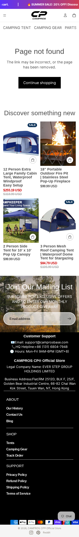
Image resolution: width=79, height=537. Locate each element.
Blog (9, 421)
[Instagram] (31, 532)
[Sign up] (69, 318)
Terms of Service (18, 493)
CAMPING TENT (17, 28)
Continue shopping (39, 83)
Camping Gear (16, 449)
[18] (58, 143)
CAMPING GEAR (48, 28)
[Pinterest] (38, 532)
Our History (14, 408)
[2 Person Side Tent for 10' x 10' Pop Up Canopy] (21, 220)
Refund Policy (16, 481)
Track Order (14, 455)
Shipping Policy (17, 487)
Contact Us (14, 414)
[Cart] (74, 15)
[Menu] (4, 15)
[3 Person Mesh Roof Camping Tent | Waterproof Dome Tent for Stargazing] (58, 220)
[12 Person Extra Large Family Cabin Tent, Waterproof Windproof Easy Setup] (21, 143)
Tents (10, 443)
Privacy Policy (16, 474)
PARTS (70, 28)
